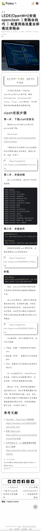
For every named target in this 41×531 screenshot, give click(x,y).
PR (2, 36)
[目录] (35, 507)
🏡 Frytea (7, 3)
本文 (8, 79)
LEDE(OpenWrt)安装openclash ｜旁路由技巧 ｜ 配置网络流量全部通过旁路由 (20, 22)
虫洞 (30, 529)
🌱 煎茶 (20, 79)
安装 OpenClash (13, 431)
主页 (3, 12)
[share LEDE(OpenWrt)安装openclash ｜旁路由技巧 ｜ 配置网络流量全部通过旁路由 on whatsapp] (28, 482)
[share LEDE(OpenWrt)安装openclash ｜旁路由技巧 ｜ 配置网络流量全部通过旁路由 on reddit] (18, 482)
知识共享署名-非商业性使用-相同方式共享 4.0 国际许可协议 (20, 464)
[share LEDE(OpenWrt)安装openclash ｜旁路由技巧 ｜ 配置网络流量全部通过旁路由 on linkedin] (14, 482)
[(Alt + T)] (15, 3)
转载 (28, 79)
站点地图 (24, 529)
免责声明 (16, 529)
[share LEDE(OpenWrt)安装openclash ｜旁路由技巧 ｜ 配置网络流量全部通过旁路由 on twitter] (9, 482)
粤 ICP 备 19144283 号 (29, 526)
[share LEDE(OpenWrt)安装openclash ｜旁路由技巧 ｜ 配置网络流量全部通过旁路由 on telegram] (32, 482)
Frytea (19, 526)
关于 (10, 529)
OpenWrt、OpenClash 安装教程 (20, 419)
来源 (21, 82)
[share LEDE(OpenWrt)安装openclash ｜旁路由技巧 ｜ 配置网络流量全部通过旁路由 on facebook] (23, 482)
